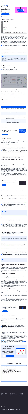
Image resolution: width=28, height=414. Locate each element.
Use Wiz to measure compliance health (7, 260)
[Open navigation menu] (26, 1)
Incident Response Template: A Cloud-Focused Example (8, 370)
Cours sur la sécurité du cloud (13, 394)
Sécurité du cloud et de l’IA (4, 393)
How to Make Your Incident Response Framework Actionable (9, 369)
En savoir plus (4, 134)
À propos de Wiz (21, 393)
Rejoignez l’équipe (21, 394)
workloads (25, 202)
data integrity (12, 94)
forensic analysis (7, 49)
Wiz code (2, 394)
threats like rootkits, (22, 328)
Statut (6, 409)
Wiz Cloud (2, 395)
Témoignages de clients (12, 393)
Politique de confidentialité (11, 409)
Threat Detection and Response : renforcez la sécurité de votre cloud (10, 368)
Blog (10, 395)
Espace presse (21, 395)
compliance (7, 245)
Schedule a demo (3, 340)
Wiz (6, 295)
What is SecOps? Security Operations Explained (7, 372)
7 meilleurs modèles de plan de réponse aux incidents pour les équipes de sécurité (11, 371)
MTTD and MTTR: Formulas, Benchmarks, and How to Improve (9, 373)
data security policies (7, 290)
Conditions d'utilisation (17, 409)
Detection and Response (4, 5)
